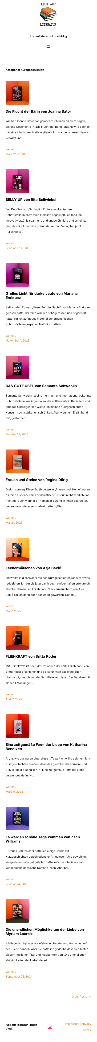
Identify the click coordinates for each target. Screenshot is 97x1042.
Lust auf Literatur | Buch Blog (48, 36)
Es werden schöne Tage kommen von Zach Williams (43, 839)
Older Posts (81, 996)
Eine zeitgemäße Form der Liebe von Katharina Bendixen (46, 747)
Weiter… (11, 149)
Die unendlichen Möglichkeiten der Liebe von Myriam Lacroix (45, 931)
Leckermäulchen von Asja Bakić (33, 568)
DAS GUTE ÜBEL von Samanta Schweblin (41, 386)
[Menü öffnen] (48, 46)
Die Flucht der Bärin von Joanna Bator (38, 111)
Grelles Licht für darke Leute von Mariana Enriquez (42, 295)
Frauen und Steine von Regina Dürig (37, 480)
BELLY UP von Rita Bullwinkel (31, 200)
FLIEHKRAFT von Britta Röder (31, 656)
